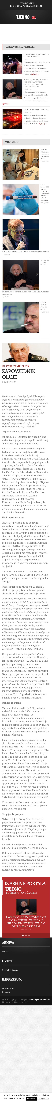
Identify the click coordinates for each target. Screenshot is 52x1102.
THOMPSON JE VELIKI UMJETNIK (36, 109)
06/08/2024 (9, 382)
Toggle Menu (26, 4)
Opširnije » (35, 74)
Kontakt (6, 992)
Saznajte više (43, 1098)
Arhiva (5, 951)
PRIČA (25, 366)
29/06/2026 (26, 929)
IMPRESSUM (8, 988)
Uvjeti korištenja (10, 970)
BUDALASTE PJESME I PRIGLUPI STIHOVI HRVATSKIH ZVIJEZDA (26, 251)
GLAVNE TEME (11, 366)
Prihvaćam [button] (31, 1099)
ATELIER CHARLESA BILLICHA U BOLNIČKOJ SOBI (45, 154)
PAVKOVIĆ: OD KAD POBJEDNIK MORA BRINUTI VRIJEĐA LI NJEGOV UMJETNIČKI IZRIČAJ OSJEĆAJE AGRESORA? (26, 922)
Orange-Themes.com (40, 999)
